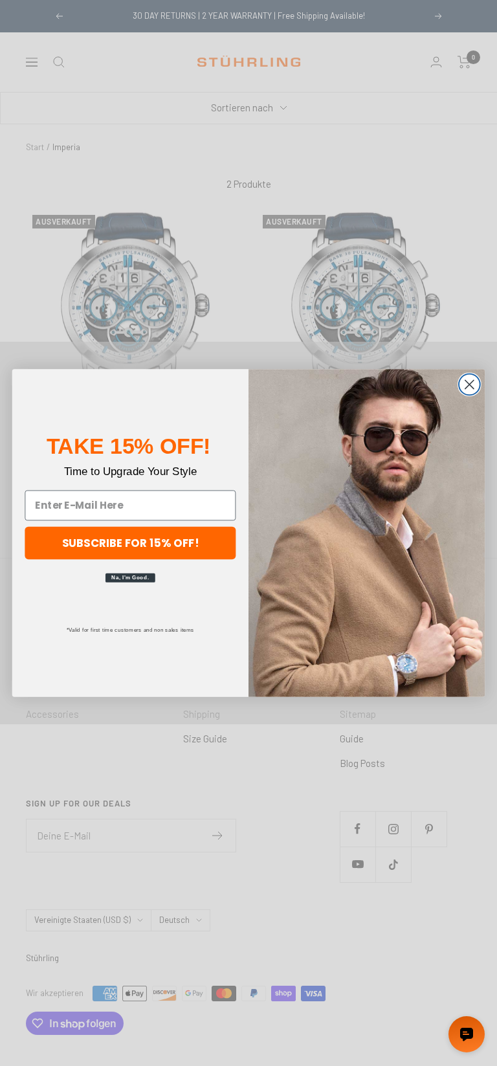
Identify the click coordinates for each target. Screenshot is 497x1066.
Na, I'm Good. (130, 577)
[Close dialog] (469, 384)
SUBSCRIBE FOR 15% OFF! (130, 542)
